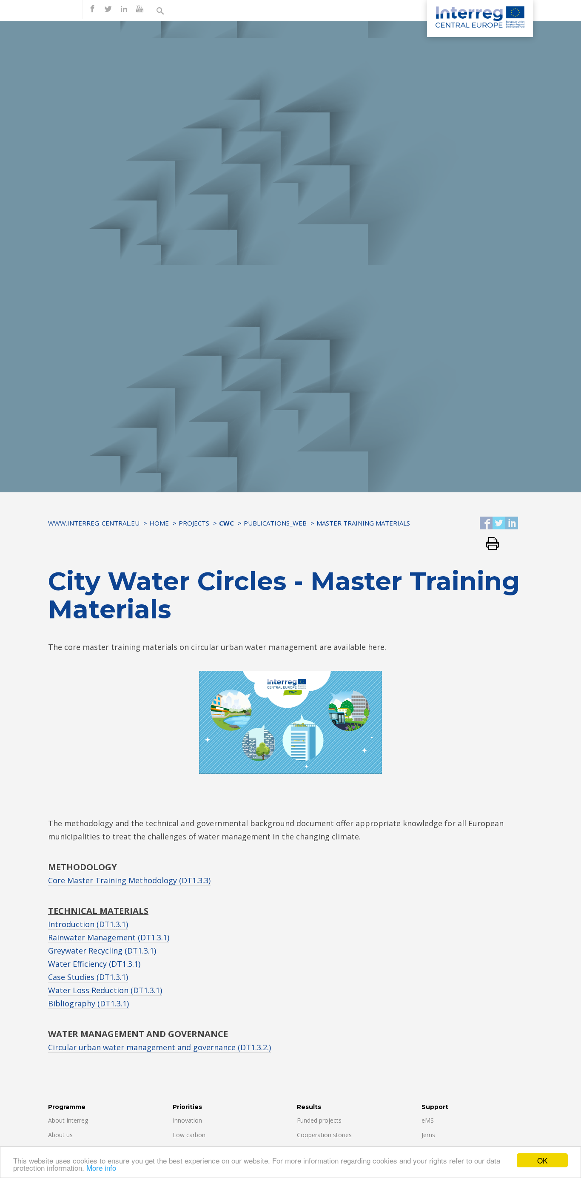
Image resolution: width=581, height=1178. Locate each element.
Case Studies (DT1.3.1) (88, 977)
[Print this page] (489, 544)
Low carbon (189, 1135)
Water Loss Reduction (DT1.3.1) (105, 990)
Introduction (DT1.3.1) (88, 924)
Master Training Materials (363, 523)
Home (159, 523)
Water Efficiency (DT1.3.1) (94, 964)
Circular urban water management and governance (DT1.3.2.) (159, 1047)
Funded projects (319, 1120)
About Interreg (68, 1120)
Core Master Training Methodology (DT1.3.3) (129, 880)
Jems (428, 1135)
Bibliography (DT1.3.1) (88, 1003)
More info (101, 1167)
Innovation (187, 1120)
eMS (428, 1120)
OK (542, 1160)
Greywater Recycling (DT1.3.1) (102, 950)
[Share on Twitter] (499, 523)
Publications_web (275, 523)
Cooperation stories (324, 1135)
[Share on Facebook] (486, 523)
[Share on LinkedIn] (511, 523)
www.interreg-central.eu (94, 523)
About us (60, 1135)
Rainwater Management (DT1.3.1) (108, 937)
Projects (194, 523)
